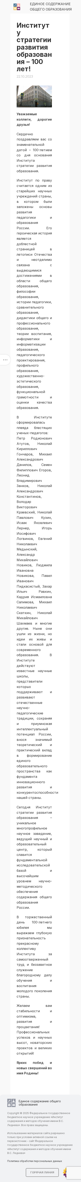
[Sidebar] (5, 360)
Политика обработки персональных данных (34, 1161)
